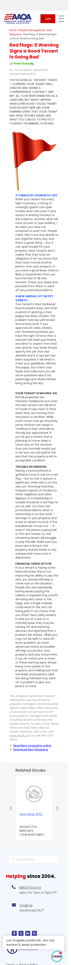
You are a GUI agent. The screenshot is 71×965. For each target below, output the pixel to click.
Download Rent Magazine (30, 749)
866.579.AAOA (30, 887)
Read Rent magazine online (32, 746)
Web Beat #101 (31, 814)
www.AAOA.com (20, 735)
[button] (10, 807)
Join (48, 19)
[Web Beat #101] (34, 794)
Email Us (26, 905)
